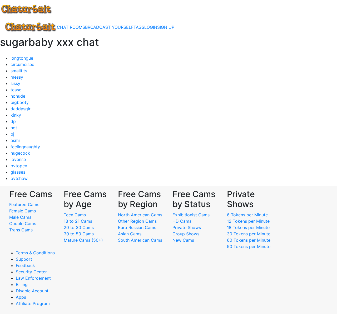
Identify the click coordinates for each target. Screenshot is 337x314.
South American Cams (140, 240)
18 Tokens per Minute (248, 227)
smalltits (19, 70)
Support (24, 259)
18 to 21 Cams (78, 221)
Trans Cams (21, 229)
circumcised (22, 64)
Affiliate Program (33, 303)
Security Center (31, 271)
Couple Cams (22, 223)
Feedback (25, 265)
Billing (22, 284)
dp (13, 121)
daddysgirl (21, 108)
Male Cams (20, 217)
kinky (16, 115)
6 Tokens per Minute (247, 214)
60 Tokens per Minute (248, 240)
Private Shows (186, 227)
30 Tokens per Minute (248, 233)
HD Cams (181, 221)
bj (12, 134)
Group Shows (185, 233)
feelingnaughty (25, 146)
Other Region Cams (137, 221)
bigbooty (20, 102)
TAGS (138, 27)
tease (16, 89)
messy (17, 77)
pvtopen (19, 165)
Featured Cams (24, 204)
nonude (18, 96)
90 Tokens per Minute (248, 246)
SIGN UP (165, 27)
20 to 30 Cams (79, 227)
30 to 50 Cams (79, 233)
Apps (21, 297)
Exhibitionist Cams (191, 214)
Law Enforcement (33, 278)
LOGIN (150, 27)
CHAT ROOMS (71, 27)
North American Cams (140, 214)
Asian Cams (129, 233)
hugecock (20, 153)
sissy (15, 83)
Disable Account (32, 290)
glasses (18, 172)
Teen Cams (75, 214)
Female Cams (22, 210)
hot (14, 127)
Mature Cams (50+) (83, 240)
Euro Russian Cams (137, 227)
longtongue (22, 58)
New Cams (183, 240)
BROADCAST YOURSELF (109, 27)
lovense (18, 159)
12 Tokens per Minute (248, 221)
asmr (15, 140)
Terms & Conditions (35, 252)
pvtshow (19, 178)
